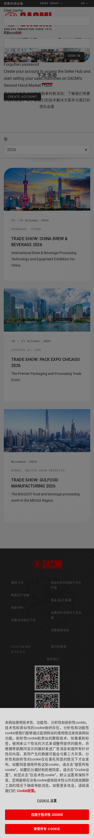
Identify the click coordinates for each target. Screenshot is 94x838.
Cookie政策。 (27, 791)
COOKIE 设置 (47, 800)
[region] (47, 773)
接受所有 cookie (47, 829)
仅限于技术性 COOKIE (47, 814)
